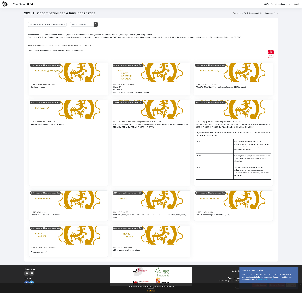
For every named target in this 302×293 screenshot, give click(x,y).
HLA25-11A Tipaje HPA (205, 212)
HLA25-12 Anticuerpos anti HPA (43, 247)
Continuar (151, 291)
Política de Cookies (265, 279)
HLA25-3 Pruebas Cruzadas (206, 84)
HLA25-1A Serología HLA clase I (43, 84)
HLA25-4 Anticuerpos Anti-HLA (43, 122)
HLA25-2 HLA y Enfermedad (124, 84)
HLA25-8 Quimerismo (39, 212)
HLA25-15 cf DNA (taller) (122, 247)
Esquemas (237, 13)
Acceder (297, 4)
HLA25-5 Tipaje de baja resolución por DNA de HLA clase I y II (137, 122)
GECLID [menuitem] (30, 4)
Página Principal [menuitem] (19, 4)
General (151, 288)
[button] (277, 4)
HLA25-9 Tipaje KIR (120, 212)
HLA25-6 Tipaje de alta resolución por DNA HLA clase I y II (218, 122)
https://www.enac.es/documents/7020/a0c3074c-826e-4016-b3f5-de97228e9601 (59, 45)
